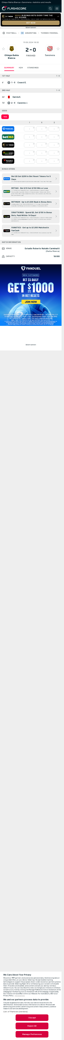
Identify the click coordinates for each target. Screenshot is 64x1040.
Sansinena (50, 55)
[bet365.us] (8, 137)
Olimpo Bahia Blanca (11, 56)
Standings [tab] (33, 67)
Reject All (31, 1026)
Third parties (19, 996)
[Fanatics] (8, 161)
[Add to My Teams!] (3, 48)
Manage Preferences (32, 1034)
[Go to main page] (16, 9)
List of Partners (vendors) (15, 1011)
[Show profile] (11, 48)
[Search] (50, 8)
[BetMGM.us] (8, 145)
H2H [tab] (21, 67)
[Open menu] (57, 8)
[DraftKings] (8, 153)
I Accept (32, 1018)
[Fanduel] (8, 128)
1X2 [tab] (5, 117)
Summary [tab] (9, 67)
